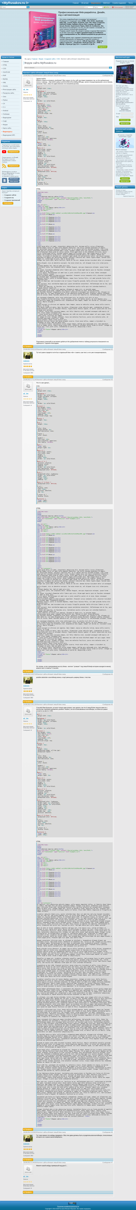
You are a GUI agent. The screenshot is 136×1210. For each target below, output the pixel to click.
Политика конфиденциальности (68, 1206)
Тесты (131, 3)
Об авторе (84, 3)
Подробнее (102, 47)
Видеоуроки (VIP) (9, 135)
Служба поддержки (119, 3)
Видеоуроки (7, 117)
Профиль (28, 346)
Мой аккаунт (14, 179)
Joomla (5, 86)
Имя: (117, 116)
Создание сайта (49, 59)
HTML (5, 65)
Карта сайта (7, 128)
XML (4, 82)
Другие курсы (125, 123)
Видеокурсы (96, 3)
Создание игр (9, 197)
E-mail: (118, 113)
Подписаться (13, 151)
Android (5, 110)
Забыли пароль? (129, 6)
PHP (4, 75)
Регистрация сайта (9, 89)
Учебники (6, 114)
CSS (4, 68)
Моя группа (14, 181)
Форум (5, 124)
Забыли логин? (129, 7)
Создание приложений (12, 200)
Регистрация (118, 7)
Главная (76, 3)
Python (5, 100)
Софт (5, 121)
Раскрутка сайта (8, 93)
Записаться (124, 178)
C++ (4, 107)
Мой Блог (106, 3)
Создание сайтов (10, 195)
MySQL (5, 79)
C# (4, 103)
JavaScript (6, 72)
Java (4, 96)
